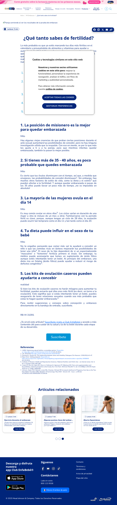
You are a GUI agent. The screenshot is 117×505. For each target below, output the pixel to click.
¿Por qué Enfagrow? (96, 8)
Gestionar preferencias (59, 106)
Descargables (70, 9)
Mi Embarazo (30, 15)
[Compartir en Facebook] (94, 29)
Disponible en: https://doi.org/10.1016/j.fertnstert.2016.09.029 (43, 351)
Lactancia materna (38, 8)
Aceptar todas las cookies (59, 97)
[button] (110, 8)
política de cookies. (54, 89)
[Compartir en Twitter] (103, 30)
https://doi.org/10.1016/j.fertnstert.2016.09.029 (45, 354)
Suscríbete (58, 337)
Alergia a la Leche (60, 9)
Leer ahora (19, 429)
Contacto (79, 462)
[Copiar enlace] (111, 30)
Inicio (22, 15)
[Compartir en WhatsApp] (99, 30)
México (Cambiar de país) (56, 490)
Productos (85, 9)
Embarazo (19, 9)
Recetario (78, 9)
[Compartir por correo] (106, 30)
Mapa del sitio (82, 478)
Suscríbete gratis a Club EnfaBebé (63, 322)
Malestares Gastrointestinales (48, 8)
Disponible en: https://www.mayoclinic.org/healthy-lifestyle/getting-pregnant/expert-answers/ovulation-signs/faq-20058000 (55, 357)
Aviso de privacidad (84, 473)
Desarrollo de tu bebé (27, 8)
